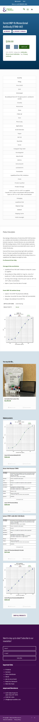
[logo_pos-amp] (16, 9)
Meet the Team (9, 684)
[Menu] (28, 9)
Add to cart (24, 47)
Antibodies (24, 52)
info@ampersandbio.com (13, 699)
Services (8, 672)
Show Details (27, 407)
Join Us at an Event (11, 679)
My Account (18, 1)
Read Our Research (11, 681)
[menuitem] (18, 1)
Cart (24, 1)
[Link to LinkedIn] (34, 717)
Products (8, 669)
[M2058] (19, 329)
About (7, 677)
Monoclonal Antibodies (13, 54)
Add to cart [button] (12, 407)
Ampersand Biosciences (15, 717)
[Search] (23, 9)
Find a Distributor (10, 674)
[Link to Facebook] (31, 717)
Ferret (17, 307)
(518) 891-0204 (9, 697)
